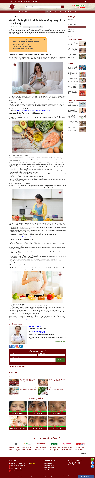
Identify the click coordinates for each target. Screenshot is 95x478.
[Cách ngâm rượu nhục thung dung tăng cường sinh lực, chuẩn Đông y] (14, 382)
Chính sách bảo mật (48, 463)
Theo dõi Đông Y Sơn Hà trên (30, 27)
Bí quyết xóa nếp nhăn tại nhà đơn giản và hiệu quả (57, 380)
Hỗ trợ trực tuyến (85, 477)
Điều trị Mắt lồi (37, 428)
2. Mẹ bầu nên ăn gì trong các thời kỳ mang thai (23, 43)
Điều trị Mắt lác (37, 413)
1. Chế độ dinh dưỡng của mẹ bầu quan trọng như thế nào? (25, 41)
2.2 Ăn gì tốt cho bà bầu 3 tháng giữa (22, 46)
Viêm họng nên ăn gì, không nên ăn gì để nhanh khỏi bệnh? (72, 74)
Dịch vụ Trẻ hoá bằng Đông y (18, 428)
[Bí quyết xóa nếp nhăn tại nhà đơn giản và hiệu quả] (43, 382)
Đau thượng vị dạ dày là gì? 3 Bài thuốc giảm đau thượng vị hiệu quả (73, 86)
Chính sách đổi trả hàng (49, 467)
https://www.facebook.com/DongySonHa (44, 332)
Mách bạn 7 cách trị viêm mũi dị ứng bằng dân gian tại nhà (73, 80)
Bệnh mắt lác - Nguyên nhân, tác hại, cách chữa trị (80, 449)
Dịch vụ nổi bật (37, 398)
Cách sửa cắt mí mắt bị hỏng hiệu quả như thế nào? (72, 50)
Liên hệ (74, 11)
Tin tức (47, 11)
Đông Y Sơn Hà (28, 319)
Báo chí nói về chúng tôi (47, 438)
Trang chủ (21, 11)
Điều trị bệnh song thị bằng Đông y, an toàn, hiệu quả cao (53, 449)
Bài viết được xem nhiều (75, 39)
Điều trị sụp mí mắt (17, 413)
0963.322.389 (37, 330)
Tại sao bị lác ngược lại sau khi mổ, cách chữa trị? (73, 104)
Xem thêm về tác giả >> (60, 341)
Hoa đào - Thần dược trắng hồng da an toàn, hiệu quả (29, 237)
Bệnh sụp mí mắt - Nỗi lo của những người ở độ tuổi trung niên (40, 449)
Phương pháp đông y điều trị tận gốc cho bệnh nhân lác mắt (13, 449)
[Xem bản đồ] (33, 463)
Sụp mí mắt (33, 11)
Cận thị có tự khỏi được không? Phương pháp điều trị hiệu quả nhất (73, 110)
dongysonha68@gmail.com (31, 1)
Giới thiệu (27, 11)
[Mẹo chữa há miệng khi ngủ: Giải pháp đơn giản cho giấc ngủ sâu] (14, 391)
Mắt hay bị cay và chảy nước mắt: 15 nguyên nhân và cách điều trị (73, 123)
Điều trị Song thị (57, 413)
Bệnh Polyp (60, 11)
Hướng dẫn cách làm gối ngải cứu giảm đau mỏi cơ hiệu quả (56, 388)
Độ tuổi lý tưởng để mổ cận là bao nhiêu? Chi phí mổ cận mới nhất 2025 (73, 68)
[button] (7, 368)
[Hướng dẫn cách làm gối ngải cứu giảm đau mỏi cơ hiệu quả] (43, 391)
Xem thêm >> (83, 453)
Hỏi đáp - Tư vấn (67, 11)
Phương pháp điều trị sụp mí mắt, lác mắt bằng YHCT (73, 43)
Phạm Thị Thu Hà (17, 26)
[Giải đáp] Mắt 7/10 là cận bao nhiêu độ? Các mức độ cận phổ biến (73, 117)
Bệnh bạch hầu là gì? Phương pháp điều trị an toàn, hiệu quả (72, 93)
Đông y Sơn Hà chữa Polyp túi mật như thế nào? (73, 56)
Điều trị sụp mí (57, 428)
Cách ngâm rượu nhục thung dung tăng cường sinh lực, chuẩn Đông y (27, 381)
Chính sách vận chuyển (49, 465)
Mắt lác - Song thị (40, 11)
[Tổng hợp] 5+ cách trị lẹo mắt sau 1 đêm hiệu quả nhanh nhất (72, 129)
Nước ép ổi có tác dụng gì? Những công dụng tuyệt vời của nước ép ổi (33, 110)
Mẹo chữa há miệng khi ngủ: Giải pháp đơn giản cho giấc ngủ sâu (28, 388)
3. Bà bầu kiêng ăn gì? (17, 50)
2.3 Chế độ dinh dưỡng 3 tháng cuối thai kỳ (23, 48)
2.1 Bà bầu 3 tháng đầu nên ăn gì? (21, 44)
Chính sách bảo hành (48, 469)
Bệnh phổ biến (53, 11)
